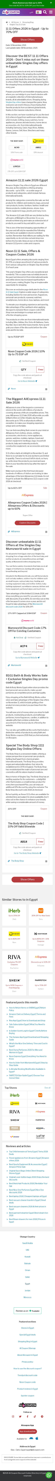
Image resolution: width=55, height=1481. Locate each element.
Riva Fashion (14, 968)
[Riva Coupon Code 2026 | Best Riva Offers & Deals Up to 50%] (14, 957)
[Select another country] (39, 12)
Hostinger (41, 945)
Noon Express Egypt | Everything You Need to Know (28, 1057)
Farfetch (41, 989)
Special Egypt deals (27, 1335)
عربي (31, 12)
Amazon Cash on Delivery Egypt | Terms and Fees (27, 1015)
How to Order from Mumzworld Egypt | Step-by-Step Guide (28, 1064)
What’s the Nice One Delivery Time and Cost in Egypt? (28, 1045)
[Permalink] (9, 388)
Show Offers (28, 39)
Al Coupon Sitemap (28, 1348)
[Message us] (49, 1475)
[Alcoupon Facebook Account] (27, 1416)
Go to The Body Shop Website (26, 853)
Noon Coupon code (27, 1382)
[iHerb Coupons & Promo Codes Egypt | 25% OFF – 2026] (14, 910)
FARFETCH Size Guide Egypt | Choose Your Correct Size (26, 1076)
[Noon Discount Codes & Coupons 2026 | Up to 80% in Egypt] (38, 141)
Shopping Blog (28, 22)
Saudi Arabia (27, 1243)
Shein (14, 991)
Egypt (27, 1284)
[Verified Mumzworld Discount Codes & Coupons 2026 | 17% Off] (16, 160)
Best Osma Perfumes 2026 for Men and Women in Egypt (25, 1051)
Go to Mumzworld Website (26, 658)
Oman (27, 1270)
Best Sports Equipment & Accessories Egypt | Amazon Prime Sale (28, 1165)
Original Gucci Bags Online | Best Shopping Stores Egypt (26, 1172)
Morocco (27, 1297)
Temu (41, 919)
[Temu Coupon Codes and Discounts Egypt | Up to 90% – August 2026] (40, 910)
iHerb (14, 919)
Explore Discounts (28, 523)
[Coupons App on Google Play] (31, 1439)
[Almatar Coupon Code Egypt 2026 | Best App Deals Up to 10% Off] (15, 1136)
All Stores (15, 22)
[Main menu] (51, 12)
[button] (51, 2)
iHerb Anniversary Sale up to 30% (27, 3)
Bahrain (27, 1263)
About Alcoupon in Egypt (27, 1355)
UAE (27, 1250)
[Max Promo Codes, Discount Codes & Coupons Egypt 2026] (15, 1128)
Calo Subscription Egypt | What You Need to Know (27, 1025)
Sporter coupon (27, 1396)
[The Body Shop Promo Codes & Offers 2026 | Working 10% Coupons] (16, 141)
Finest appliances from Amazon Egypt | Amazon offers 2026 (29, 1159)
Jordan (27, 1291)
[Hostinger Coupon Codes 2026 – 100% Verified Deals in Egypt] (40, 934)
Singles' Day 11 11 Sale (17, 25)
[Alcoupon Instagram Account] (13, 1416)
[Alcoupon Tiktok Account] (35, 1416)
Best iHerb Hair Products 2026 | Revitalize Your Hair (28, 1185)
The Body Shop (17, 861)
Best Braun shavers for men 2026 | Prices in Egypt (27, 1220)
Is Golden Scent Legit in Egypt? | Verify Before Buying (28, 1032)
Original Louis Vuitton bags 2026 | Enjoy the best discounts (29, 1178)
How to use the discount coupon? (28, 1369)
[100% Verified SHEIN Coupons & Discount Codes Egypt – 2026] (14, 980)
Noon (13, 389)
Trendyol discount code (27, 1375)
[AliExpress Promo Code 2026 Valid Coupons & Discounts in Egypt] (27, 495)
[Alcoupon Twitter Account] (20, 1416)
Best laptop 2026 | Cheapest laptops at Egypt (28, 1196)
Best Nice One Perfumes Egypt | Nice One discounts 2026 (26, 1191)
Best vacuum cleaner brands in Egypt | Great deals (27, 1201)
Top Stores (11, 1087)
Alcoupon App (27, 1425)
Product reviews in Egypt (27, 1389)
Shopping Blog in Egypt (27, 1341)
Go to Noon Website (26, 381)
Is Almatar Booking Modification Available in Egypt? (27, 1070)
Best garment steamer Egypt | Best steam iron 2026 (28, 1214)
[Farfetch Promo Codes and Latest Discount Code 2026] (40, 980)
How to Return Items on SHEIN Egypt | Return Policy (27, 1009)
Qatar (27, 1277)
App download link (27, 1431)
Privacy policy (27, 1362)
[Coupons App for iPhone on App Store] (37, 1439)
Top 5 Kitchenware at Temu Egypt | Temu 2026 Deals (28, 1153)
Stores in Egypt (27, 1328)
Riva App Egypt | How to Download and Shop (27, 1021)
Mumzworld (16, 665)
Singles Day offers (13, 102)
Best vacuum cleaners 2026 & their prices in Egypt (27, 1207)
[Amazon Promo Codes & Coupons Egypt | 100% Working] (40, 1128)
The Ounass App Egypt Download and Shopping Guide (28, 1038)
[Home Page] (11, 12)
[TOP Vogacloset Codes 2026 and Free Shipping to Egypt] (40, 1136)
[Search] (45, 12)
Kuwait (27, 1257)
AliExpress (15, 531)
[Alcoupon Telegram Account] (42, 1416)
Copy (40, 369)
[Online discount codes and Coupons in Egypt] (7, 22)
